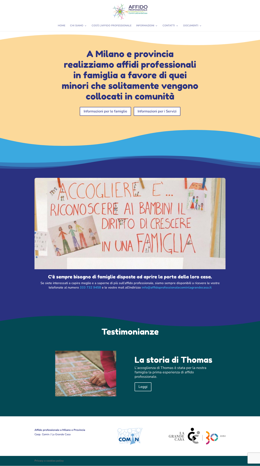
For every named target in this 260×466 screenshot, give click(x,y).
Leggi (143, 386)
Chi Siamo (76, 25)
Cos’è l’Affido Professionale (111, 25)
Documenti (190, 25)
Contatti (169, 25)
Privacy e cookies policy (49, 460)
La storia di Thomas (173, 360)
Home (61, 25)
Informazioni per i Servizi (157, 111)
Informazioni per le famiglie (105, 111)
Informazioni (145, 25)
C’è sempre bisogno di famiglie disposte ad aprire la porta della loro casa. (130, 276)
